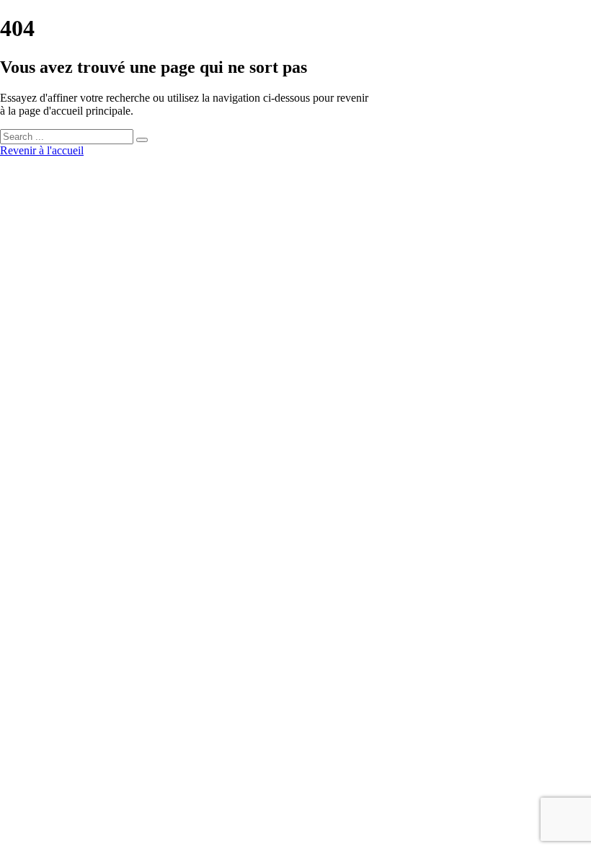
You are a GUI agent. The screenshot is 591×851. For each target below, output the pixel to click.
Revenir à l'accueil (42, 150)
